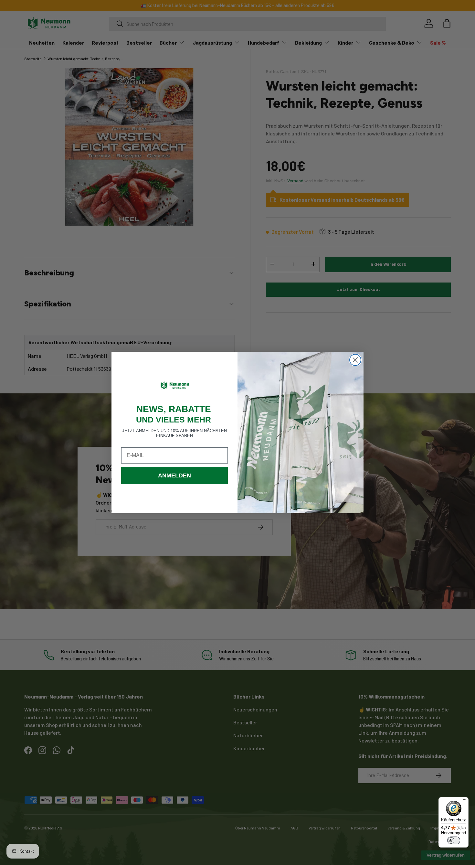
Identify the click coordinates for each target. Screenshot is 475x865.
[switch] (453, 840)
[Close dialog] (355, 360)
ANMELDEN (174, 475)
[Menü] (465, 801)
